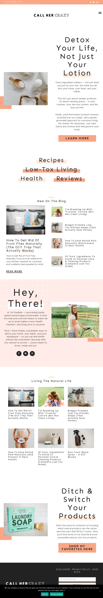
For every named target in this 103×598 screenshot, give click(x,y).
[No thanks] (100, 591)
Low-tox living (51, 169)
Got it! (44, 594)
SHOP (95, 569)
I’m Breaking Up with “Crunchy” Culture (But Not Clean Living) (79, 212)
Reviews (69, 178)
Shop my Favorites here (77, 547)
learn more (77, 138)
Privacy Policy (81, 569)
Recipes (51, 160)
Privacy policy (56, 594)
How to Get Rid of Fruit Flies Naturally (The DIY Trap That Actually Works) (21, 414)
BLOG (77, 572)
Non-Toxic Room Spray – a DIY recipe (78, 454)
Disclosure (63, 569)
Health (31, 178)
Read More (14, 271)
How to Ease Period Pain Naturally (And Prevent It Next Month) (80, 243)
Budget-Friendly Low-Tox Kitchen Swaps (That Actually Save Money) (80, 227)
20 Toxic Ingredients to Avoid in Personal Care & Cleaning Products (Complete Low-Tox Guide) (80, 261)
